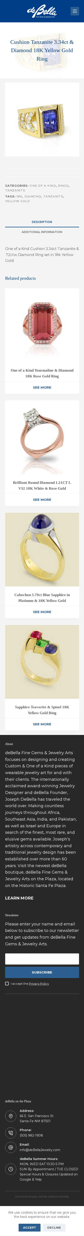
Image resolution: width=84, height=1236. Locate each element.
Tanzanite (15, 190)
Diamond (32, 196)
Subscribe (42, 972)
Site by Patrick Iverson (54, 1196)
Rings (63, 185)
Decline (54, 1227)
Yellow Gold (17, 201)
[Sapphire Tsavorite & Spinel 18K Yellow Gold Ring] (42, 662)
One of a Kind (43, 185)
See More (42, 387)
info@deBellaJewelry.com (40, 1150)
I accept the (30, 983)
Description (42, 222)
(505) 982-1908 (31, 1135)
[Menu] (75, 11)
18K (19, 196)
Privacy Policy (39, 983)
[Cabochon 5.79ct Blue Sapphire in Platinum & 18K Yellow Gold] (42, 549)
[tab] (42, 222)
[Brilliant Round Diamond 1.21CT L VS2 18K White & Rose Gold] (42, 437)
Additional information (42, 232)
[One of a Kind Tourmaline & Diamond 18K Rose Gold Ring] (42, 325)
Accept (29, 1227)
